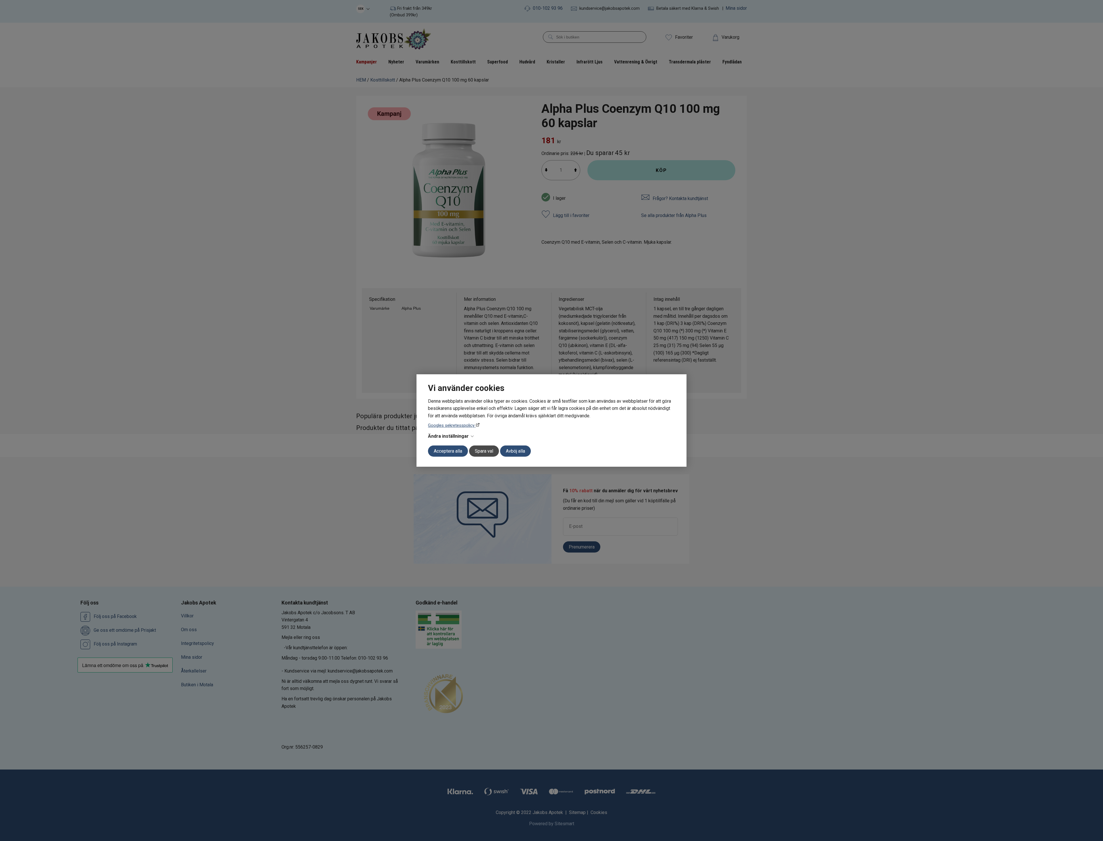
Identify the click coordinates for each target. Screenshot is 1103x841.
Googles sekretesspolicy (452, 425)
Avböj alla (515, 451)
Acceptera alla (448, 451)
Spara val (484, 451)
